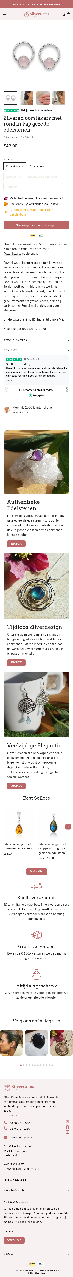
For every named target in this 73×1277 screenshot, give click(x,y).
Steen (8, 159)
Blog (8, 1253)
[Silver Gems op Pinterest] (67, 1131)
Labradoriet (13, 176)
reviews (11, 350)
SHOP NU (16, 543)
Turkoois (11, 186)
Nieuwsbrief (16, 1202)
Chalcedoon (37, 166)
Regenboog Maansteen (43, 176)
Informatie (15, 1179)
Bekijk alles (37, 871)
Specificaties (15, 340)
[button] (67, 391)
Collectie (14, 1189)
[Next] (68, 827)
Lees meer (10, 1115)
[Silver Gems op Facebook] (67, 1126)
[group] (11, 1043)
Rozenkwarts (14, 166)
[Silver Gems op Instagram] (67, 1122)
